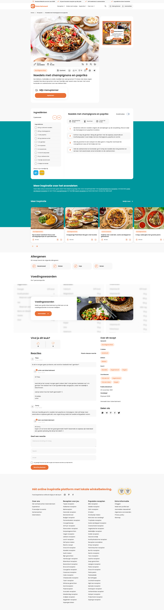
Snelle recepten (93, 534)
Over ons (90, 6)
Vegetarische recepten (96, 529)
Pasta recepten (93, 567)
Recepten (60, 6)
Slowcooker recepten (70, 529)
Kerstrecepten (68, 586)
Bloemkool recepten (70, 561)
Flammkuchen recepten (96, 548)
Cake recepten (68, 575)
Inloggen (118, 504)
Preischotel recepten (95, 597)
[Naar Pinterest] (69, 495)
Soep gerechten (93, 561)
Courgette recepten (70, 570)
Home (32, 12)
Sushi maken (67, 553)
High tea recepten (94, 583)
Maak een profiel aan (122, 507)
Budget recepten (69, 518)
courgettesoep (62, 191)
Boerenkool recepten (70, 564)
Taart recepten (68, 581)
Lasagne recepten (94, 564)
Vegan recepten (68, 534)
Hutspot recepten (94, 594)
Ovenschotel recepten (96, 526)
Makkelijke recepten (95, 531)
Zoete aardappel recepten (97, 523)
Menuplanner (116, 6)
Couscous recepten (69, 572)
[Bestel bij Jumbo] (42, 172)
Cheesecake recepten (70, 578)
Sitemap (117, 518)
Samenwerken (37, 512)
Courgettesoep (68, 523)
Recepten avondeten (95, 542)
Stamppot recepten (95, 589)
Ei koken (91, 512)
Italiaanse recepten (69, 507)
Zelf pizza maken (68, 542)
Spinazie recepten (94, 586)
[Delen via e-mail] (94, 70)
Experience (36, 507)
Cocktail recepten (94, 581)
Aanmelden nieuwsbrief (123, 509)
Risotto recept (68, 545)
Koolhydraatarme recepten (97, 539)
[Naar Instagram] (65, 495)
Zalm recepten (93, 509)
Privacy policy (119, 515)
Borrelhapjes (92, 578)
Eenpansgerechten (69, 531)
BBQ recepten (93, 504)
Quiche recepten (94, 559)
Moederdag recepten (70, 594)
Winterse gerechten (70, 583)
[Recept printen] (90, 70)
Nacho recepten (93, 553)
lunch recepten (80, 191)
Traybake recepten (94, 520)
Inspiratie (82, 6)
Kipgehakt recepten (70, 600)
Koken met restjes (72, 6)
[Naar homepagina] (39, 6)
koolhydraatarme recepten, (108, 189)
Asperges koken (68, 602)
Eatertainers (36, 515)
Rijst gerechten (68, 556)
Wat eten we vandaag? (96, 518)
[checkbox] (128, 114)
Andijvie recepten (69, 597)
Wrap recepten (93, 545)
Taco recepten (93, 556)
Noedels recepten (69, 550)
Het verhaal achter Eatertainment (43, 504)
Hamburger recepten (70, 559)
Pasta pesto (92, 572)
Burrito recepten (93, 550)
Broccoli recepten (69, 567)
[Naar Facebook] (73, 495)
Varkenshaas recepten (96, 591)
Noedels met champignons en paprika (56, 12)
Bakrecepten (67, 509)
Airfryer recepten (69, 526)
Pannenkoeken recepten (71, 520)
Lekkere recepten (69, 537)
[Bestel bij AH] (35, 172)
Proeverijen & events (39, 509)
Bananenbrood (68, 515)
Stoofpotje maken (94, 515)
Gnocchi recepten (69, 548)
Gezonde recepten (69, 512)
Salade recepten (93, 507)
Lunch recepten (68, 539)
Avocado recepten (69, 591)
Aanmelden (128, 6)
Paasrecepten (68, 589)
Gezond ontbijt (93, 537)
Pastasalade (92, 575)
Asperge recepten (94, 600)
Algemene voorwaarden (123, 512)
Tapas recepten (68, 504)
